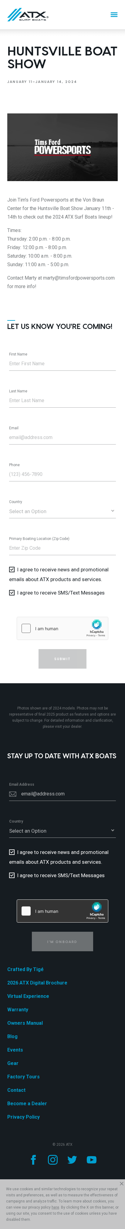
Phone (14, 465)
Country (15, 502)
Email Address (21, 784)
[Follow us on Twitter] (72, 1160)
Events (15, 1050)
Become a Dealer (27, 1103)
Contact (16, 1090)
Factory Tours (23, 1077)
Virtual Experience (28, 996)
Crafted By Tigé (25, 969)
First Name (18, 354)
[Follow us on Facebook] (33, 1160)
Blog (12, 1036)
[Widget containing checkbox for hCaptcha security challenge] (62, 628)
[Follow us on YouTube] (91, 1160)
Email (14, 428)
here (55, 1207)
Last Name (18, 391)
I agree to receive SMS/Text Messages (61, 593)
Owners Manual (25, 1023)
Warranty (17, 1010)
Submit (62, 659)
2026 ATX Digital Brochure (37, 983)
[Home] (28, 14)
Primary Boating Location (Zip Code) (39, 539)
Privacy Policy (23, 1117)
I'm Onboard (62, 942)
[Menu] (114, 14)
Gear (13, 1063)
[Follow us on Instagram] (53, 1160)
